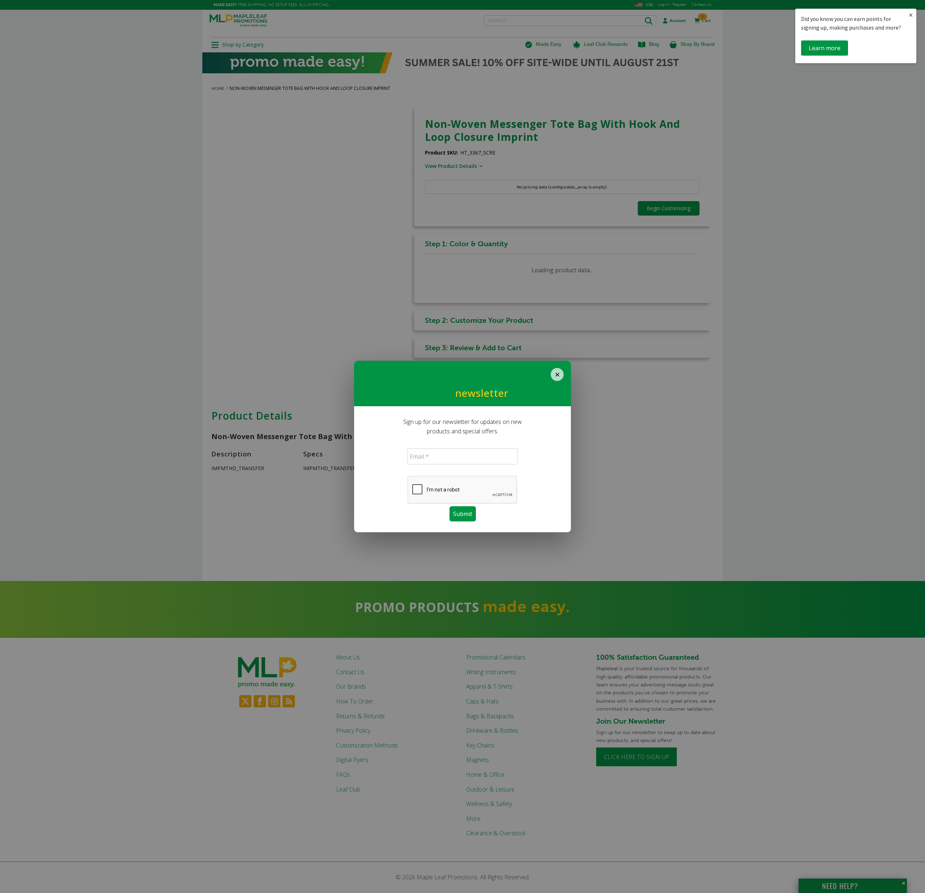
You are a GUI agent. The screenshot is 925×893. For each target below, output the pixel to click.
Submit (462, 514)
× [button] (911, 15)
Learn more (824, 48)
